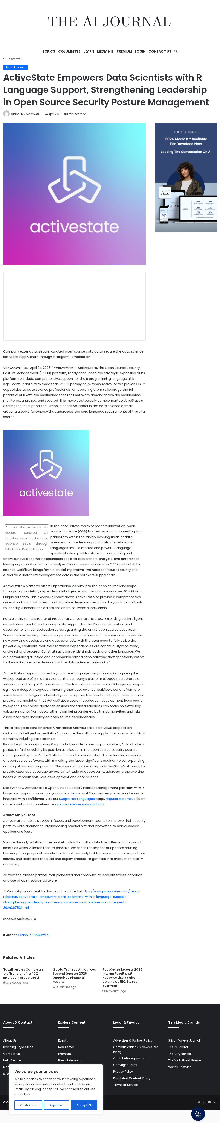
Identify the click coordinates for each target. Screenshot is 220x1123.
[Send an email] (37, 114)
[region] (56, 1089)
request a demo (119, 798)
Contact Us (159, 51)
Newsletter (66, 1047)
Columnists (69, 51)
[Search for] (176, 51)
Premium (124, 51)
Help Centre (12, 1060)
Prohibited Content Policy (131, 1078)
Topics (48, 51)
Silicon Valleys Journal (184, 1041)
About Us (9, 1041)
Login (140, 51)
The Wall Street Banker (184, 1060)
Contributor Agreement (130, 1058)
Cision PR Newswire (23, 114)
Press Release (16, 67)
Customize (28, 1105)
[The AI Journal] (110, 22)
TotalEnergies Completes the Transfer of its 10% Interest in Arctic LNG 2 (23, 973)
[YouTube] (209, 1102)
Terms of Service (125, 1085)
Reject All (56, 1105)
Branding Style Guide (18, 1047)
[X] (198, 1102)
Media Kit (105, 51)
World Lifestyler (179, 1067)
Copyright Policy (125, 1065)
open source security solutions (79, 804)
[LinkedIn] (203, 1102)
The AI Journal (178, 1047)
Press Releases (69, 1060)
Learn (89, 51)
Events (63, 1041)
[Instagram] (214, 1102)
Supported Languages (77, 798)
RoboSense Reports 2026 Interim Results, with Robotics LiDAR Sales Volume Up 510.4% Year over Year (122, 977)
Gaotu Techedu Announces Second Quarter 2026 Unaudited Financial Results (74, 975)
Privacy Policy (123, 1072)
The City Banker (179, 1054)
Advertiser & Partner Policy (132, 1041)
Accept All (84, 1105)
